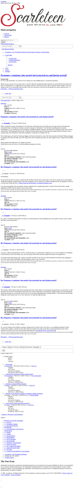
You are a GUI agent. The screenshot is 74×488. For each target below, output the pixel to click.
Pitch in (6, 37)
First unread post (5, 100)
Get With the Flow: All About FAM (46, 330)
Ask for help (7, 35)
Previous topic (13, 89)
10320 (10, 152)
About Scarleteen (16, 475)
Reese (8, 385)
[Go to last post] (20, 371)
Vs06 (7, 405)
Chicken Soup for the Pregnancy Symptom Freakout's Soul (35, 183)
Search (3, 40)
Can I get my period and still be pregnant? (18, 403)
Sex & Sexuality (36, 375)
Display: (4, 347)
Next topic (20, 89)
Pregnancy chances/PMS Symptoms (16, 384)
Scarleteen (4, 1)
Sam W (3, 149)
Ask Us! (34, 366)
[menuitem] (12, 58)
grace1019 (9, 366)
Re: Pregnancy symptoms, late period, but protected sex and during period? (29, 167)
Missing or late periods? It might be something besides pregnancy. (24, 393)
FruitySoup (9, 375)
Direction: (30, 347)
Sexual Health (34, 395)
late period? (9, 364)
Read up (6, 33)
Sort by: (17, 347)
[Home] (33, 26)
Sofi (16, 410)
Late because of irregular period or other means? (19, 374)
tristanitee (3, 103)
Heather (17, 371)
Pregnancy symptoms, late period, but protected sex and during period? (34, 75)
